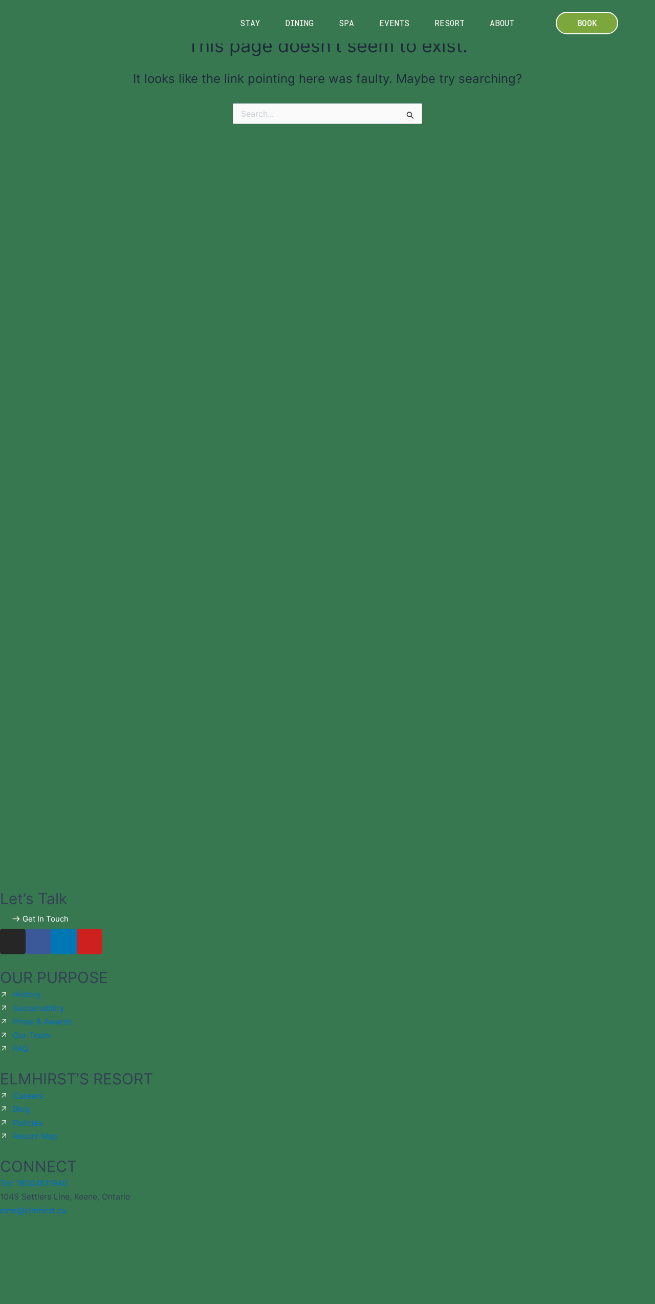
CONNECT (38, 1166)
